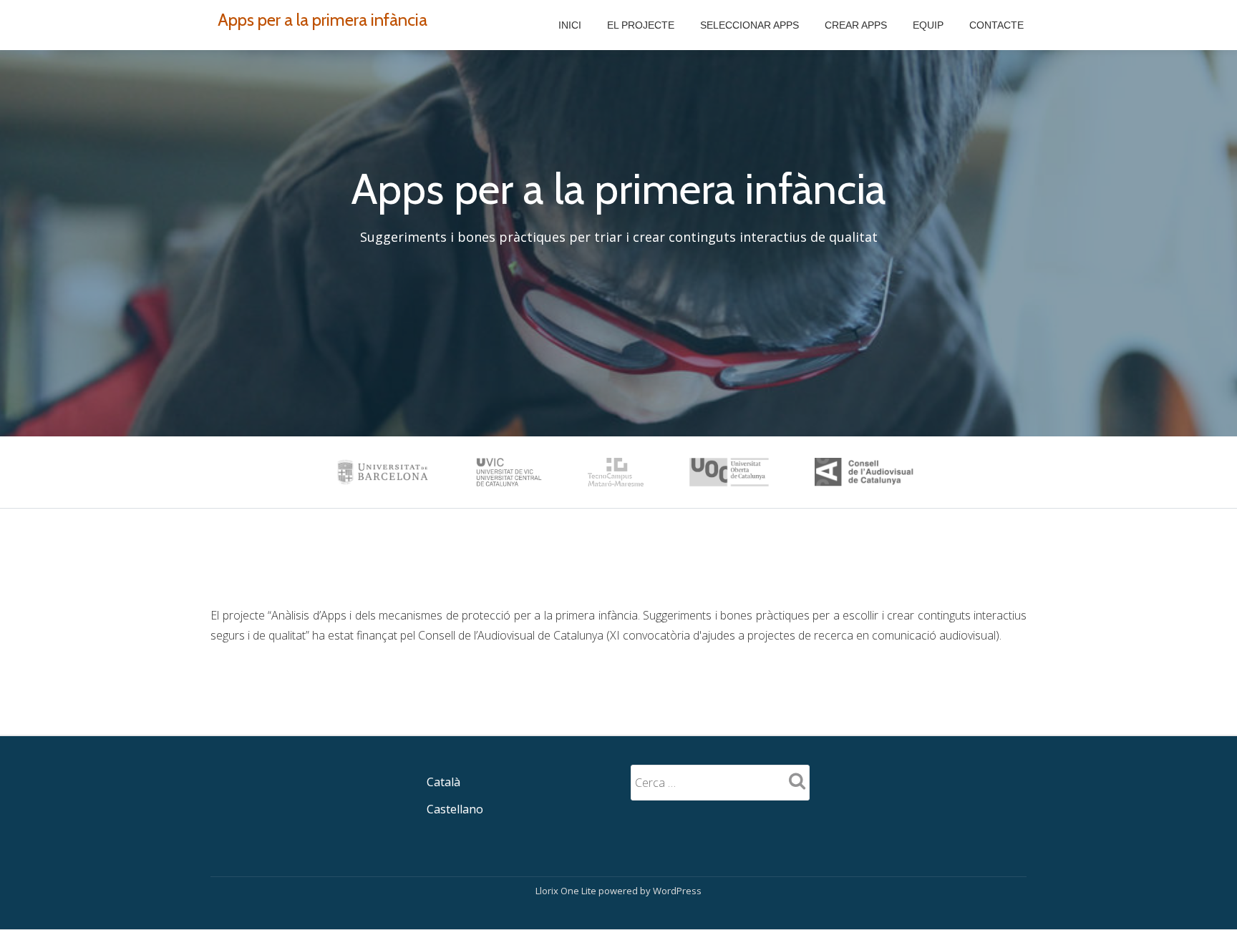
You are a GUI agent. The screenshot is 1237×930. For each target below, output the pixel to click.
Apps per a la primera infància (322, 19)
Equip (928, 25)
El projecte (640, 25)
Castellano (455, 809)
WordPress (677, 890)
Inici (569, 25)
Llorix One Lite (566, 890)
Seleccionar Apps (749, 25)
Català (443, 782)
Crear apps (856, 25)
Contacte (996, 25)
